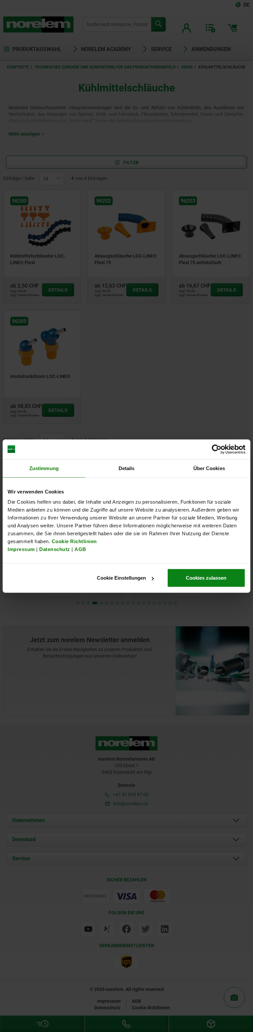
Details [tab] (127, 468)
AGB (80, 549)
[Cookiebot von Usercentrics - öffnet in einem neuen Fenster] (216, 449)
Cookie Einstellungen (121, 578)
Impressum (21, 549)
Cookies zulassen (206, 578)
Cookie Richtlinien (73, 541)
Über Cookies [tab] (209, 468)
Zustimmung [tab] (44, 468)
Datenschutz (54, 549)
